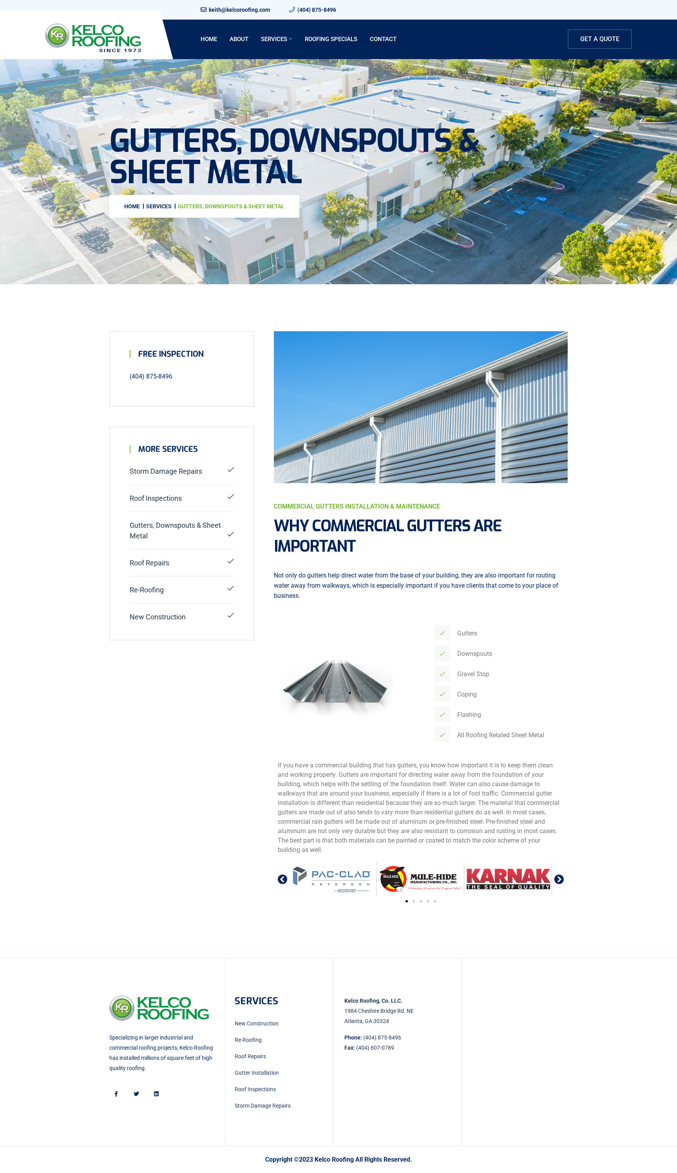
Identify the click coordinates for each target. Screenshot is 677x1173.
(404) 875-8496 (316, 10)
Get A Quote (599, 39)
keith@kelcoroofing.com (239, 10)
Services (274, 39)
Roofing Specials (331, 39)
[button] (283, 879)
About (239, 39)
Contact (383, 39)
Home (209, 39)
